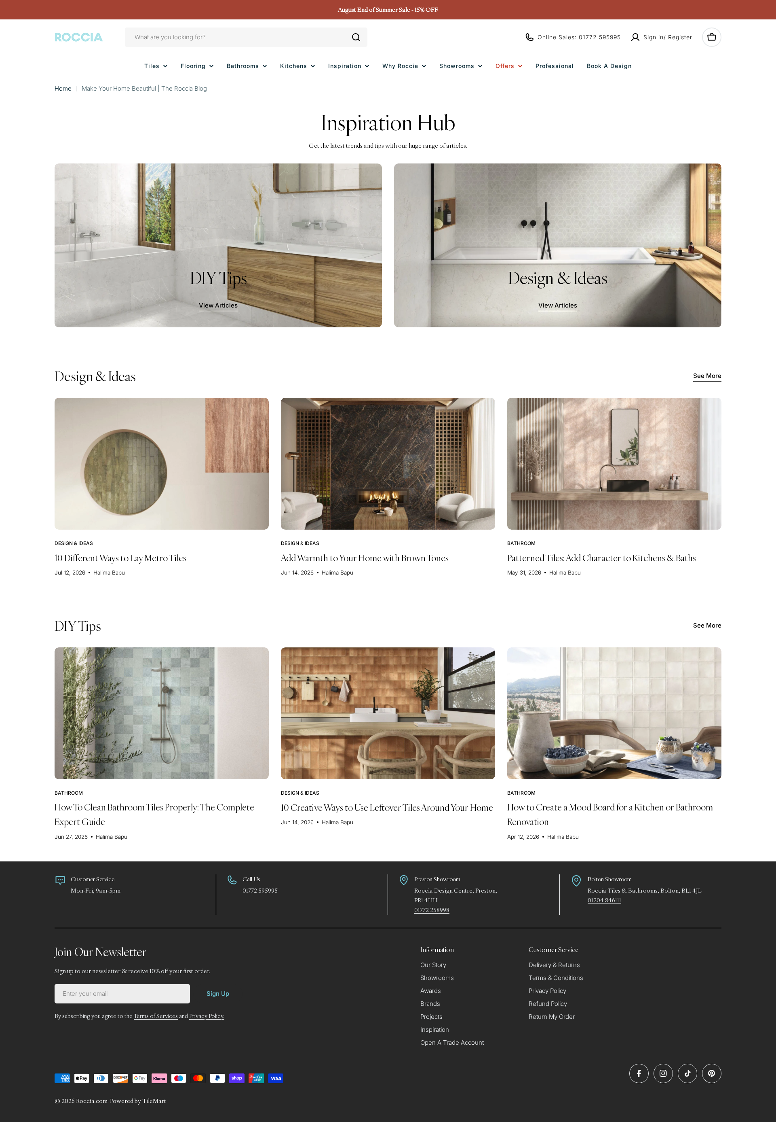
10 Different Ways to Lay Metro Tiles (120, 558)
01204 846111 (604, 900)
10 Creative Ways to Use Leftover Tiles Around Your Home (387, 807)
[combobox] (246, 37)
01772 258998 (431, 910)
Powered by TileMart (138, 1101)
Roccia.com (92, 1101)
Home (63, 88)
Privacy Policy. (206, 1016)
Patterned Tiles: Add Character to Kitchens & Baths (601, 558)
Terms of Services (156, 1016)
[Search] (356, 37)
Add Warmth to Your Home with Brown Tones (365, 558)
